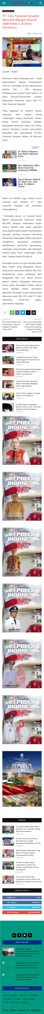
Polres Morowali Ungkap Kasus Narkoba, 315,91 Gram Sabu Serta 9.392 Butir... (27, 347)
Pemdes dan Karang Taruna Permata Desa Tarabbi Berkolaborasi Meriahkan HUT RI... (28, 841)
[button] (4, 3)
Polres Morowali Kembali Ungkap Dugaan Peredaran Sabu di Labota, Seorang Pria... (28, 371)
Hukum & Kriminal (8, 11)
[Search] (40, 3)
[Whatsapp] (14, 935)
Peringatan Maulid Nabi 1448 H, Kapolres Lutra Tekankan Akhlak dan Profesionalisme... (28, 829)
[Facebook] (17, 312)
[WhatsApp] (12, 312)
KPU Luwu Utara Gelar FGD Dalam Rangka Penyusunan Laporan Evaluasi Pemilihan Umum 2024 (32, 327)
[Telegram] (23, 312)
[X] (28, 312)
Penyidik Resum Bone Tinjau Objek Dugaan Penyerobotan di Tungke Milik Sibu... (28, 359)
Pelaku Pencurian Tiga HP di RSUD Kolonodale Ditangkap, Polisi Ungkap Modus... (27, 383)
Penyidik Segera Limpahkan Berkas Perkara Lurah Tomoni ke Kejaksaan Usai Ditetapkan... (28, 406)
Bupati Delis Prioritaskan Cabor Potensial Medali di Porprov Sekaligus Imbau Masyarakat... (27, 965)
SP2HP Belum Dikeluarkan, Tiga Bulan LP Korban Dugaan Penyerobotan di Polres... (28, 852)
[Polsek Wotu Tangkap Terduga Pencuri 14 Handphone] (8, 396)
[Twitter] (30, 935)
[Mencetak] (33, 312)
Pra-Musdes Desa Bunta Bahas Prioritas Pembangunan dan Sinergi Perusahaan (27, 977)
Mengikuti (36, 902)
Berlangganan (34, 912)
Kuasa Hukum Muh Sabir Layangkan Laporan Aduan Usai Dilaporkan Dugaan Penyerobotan (29, 879)
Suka (38, 897)
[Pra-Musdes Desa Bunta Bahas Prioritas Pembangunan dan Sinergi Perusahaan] (8, 978)
